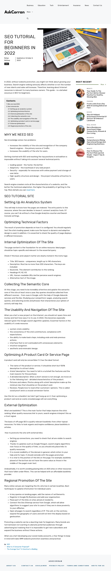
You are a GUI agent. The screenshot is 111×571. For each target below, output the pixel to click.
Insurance (76, 5)
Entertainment (63, 5)
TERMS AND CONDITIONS (78, 565)
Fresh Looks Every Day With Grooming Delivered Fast (97, 106)
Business (30, 5)
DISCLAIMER (41, 565)
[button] (28, 18)
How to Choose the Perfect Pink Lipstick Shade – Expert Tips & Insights (95, 154)
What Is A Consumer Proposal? (18, 547)
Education (41, 5)
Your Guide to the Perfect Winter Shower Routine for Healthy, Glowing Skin (96, 94)
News (87, 5)
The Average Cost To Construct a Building (22, 549)
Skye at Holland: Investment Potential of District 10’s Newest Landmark (97, 117)
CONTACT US (27, 565)
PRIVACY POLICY (56, 565)
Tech (51, 5)
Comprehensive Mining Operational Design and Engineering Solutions (96, 142)
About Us (11, 565)
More (28, 12)
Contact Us (97, 5)
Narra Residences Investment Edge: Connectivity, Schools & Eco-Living (96, 130)
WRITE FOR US (98, 565)
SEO (6, 64)
